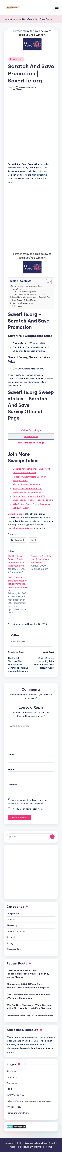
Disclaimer (12, 1083)
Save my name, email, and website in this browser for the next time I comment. (27, 802)
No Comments (19, 90)
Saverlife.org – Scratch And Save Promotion (26, 287)
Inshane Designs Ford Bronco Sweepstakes (29, 1100)
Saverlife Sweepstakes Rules (30, 292)
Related (18, 306)
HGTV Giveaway (15, 1094)
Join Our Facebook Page (31, 442)
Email (11, 769)
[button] (18, 641)
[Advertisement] (31, 128)
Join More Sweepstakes (22, 303)
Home (6, 19)
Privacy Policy (14, 1106)
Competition (13, 913)
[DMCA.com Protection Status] (16, 1126)
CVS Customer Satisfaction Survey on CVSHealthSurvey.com (28, 996)
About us (11, 1071)
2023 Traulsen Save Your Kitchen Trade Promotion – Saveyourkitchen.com (18, 584)
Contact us (12, 1077)
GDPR (10, 1089)
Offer (15, 635)
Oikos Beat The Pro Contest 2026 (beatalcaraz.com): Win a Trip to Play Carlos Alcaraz (28, 973)
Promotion (16, 59)
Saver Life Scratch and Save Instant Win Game (41, 559)
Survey (10, 943)
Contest (11, 919)
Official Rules (31, 436)
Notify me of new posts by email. (29, 809)
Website (12, 784)
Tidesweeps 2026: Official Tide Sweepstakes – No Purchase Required (28, 986)
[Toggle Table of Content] (47, 281)
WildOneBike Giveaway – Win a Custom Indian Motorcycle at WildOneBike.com (29, 1007)
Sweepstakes (14, 949)
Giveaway (12, 925)
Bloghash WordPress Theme (36, 1146)
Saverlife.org (15, 514)
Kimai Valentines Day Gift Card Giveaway (30, 1015)
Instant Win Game (16, 931)
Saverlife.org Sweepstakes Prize (32, 294)
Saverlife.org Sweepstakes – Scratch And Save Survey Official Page (31, 298)
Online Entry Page (31, 430)
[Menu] (56, 7)
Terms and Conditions (18, 1112)
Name (12, 754)
